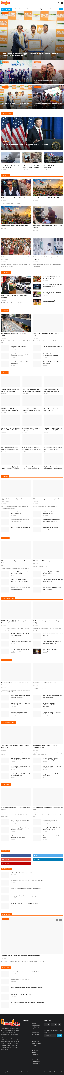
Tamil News (6, 784)
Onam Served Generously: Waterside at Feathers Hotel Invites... (15, 746)
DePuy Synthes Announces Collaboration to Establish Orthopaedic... (49, 705)
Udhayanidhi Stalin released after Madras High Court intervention (51, 528)
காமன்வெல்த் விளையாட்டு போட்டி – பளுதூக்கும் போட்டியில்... (31, 429)
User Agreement (58, 1071)
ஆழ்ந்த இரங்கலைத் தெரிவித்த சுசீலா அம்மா (44, 682)
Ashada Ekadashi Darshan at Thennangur (50, 650)
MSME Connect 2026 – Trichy (41, 561)
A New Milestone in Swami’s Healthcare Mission (21, 642)
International (7, 113)
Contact (46, 1071)
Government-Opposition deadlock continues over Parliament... (51, 520)
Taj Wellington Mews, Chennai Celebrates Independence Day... (45, 746)
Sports (5, 372)
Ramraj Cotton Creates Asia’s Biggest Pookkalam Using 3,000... (20, 696)
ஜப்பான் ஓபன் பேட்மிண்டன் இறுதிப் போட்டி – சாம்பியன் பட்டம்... (53, 448)
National (5, 175)
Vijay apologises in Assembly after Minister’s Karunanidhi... (14, 500)
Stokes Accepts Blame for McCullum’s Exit (51, 409)
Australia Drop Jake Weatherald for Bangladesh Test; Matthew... (31, 390)
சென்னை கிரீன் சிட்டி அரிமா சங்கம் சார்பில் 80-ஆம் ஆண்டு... (46, 622)
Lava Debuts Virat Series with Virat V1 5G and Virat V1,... (52, 588)
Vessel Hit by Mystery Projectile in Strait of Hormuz (10, 166)
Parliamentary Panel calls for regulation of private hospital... (47, 258)
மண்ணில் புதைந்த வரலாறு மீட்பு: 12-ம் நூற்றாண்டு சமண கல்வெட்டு (15, 808)
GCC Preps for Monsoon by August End (52, 346)
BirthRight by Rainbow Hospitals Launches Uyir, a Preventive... (19, 713)
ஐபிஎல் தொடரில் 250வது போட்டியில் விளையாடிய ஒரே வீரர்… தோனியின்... (27, 896)
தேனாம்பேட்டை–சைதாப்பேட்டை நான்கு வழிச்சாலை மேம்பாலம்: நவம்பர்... (19, 354)
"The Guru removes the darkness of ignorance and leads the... (52, 642)
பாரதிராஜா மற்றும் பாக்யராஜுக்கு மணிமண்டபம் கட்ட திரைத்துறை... (18, 836)
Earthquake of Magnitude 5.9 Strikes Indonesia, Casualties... (31, 166)
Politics (5, 476)
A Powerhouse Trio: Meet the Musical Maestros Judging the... (52, 713)
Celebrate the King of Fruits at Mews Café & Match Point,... (52, 767)
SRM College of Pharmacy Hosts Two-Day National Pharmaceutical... (20, 704)
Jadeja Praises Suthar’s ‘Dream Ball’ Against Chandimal (10, 390)
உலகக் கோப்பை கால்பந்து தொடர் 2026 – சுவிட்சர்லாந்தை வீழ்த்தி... (31, 467)
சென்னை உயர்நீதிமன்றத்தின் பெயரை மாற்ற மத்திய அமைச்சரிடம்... (20, 520)
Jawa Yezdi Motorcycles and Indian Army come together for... (20, 572)
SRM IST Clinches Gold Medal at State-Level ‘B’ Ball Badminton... (10, 429)
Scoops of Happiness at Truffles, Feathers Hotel (51, 774)
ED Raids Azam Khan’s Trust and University (24, 9)
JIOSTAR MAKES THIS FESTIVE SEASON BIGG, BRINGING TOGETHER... (21, 956)
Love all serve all (8, 598)
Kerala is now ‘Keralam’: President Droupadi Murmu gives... (51, 277)
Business (5, 538)
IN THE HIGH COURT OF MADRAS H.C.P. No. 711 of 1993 (24, 903)
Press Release (7, 660)
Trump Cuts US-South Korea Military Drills (52, 166)
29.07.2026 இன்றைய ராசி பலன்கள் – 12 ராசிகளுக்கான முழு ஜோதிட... (20, 650)
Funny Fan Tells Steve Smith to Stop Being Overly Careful (52, 390)
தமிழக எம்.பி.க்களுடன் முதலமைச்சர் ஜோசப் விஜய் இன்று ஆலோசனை (21, 828)
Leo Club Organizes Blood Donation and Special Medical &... (20, 634)
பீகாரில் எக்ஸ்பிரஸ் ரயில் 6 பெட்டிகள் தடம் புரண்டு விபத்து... (23, 872)
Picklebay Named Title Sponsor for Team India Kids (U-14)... (53, 429)
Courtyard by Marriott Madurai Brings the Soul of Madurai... (20, 759)
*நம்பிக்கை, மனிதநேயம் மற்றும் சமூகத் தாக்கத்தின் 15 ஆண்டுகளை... (15, 683)
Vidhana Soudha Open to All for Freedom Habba (46, 198)
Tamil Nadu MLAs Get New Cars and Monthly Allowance (14, 296)
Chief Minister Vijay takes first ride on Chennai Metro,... (52, 362)
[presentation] (1, 35)
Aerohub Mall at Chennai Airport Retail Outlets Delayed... (14, 334)
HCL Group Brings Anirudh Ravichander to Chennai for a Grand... (21, 774)
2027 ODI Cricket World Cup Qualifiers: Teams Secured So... (10, 409)
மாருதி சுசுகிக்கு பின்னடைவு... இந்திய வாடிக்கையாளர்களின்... (51, 572)
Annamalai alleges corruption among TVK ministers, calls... (20, 512)
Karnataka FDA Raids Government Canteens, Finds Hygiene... (47, 226)
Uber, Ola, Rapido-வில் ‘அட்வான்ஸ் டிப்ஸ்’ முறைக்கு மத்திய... (20, 820)
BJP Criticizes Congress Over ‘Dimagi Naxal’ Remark (46, 500)
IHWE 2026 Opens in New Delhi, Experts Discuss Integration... (52, 696)
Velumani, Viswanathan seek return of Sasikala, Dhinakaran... (20, 528)
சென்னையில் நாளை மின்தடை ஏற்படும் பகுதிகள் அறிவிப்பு (19, 362)
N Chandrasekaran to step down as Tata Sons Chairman (14, 562)
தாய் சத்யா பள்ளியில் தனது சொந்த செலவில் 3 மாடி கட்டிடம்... (53, 634)
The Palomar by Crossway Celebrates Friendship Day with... (20, 767)
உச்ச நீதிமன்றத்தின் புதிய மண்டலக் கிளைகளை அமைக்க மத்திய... (48, 808)
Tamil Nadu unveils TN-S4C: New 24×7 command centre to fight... (52, 285)
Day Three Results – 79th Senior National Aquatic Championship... (53, 467)
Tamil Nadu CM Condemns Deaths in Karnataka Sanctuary (52, 293)
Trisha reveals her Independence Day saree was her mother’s (52, 300)
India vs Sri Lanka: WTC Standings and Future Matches (31, 409)
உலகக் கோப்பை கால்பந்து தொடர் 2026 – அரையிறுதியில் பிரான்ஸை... (10, 467)
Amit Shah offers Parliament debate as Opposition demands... (52, 512)
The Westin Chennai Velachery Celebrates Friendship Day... (50, 759)
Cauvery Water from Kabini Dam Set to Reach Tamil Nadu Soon (52, 828)
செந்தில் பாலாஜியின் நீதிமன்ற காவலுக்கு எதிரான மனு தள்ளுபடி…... (26, 888)
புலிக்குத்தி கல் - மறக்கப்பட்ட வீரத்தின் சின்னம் (51, 836)
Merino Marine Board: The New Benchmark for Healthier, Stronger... (20, 580)
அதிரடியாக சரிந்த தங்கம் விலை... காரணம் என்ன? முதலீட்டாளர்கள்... (20, 588)
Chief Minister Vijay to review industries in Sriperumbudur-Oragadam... (53, 354)
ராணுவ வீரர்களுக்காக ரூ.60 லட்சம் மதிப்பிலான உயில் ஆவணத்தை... (50, 820)
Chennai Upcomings (9, 722)
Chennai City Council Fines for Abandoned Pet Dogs (46, 334)
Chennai (5, 310)
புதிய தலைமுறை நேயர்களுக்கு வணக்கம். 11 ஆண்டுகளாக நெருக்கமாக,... (28, 880)
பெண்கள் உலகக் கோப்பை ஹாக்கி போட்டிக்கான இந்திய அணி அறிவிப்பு (31, 448)
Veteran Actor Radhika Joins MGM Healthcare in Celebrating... (19, 347)
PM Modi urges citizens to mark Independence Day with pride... (15, 258)
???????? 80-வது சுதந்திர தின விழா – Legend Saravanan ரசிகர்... (13, 622)
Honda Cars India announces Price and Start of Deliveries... (53, 580)
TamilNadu (6, 272)
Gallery (50, 1071)
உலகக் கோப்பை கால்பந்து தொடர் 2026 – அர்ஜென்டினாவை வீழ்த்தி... (10, 448)
